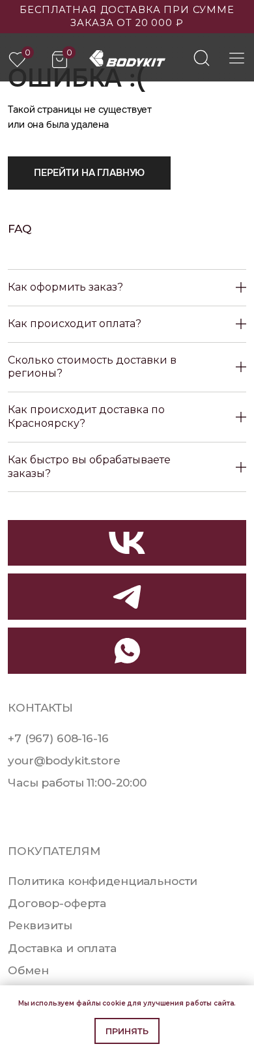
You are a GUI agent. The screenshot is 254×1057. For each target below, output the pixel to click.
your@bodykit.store (64, 760)
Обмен (28, 970)
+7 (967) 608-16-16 (58, 738)
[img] (201, 57)
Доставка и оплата (62, 948)
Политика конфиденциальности (102, 881)
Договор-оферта (57, 903)
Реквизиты (40, 925)
